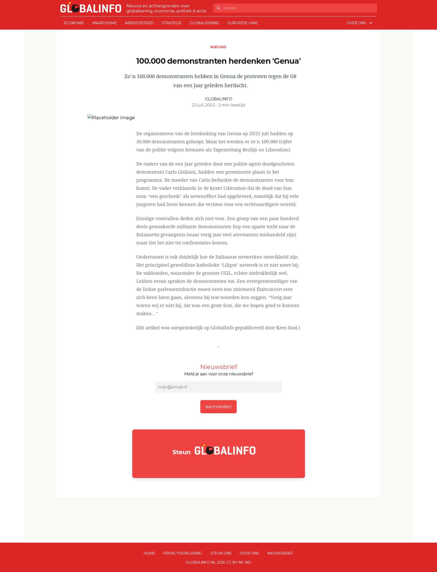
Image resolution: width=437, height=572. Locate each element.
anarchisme (104, 23)
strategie (172, 23)
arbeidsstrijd (139, 23)
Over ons (249, 553)
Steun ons (221, 553)
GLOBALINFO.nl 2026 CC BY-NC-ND (218, 562)
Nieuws (218, 47)
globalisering (205, 23)
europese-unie (243, 23)
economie (74, 23)
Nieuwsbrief (280, 553)
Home (149, 553)
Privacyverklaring (182, 553)
